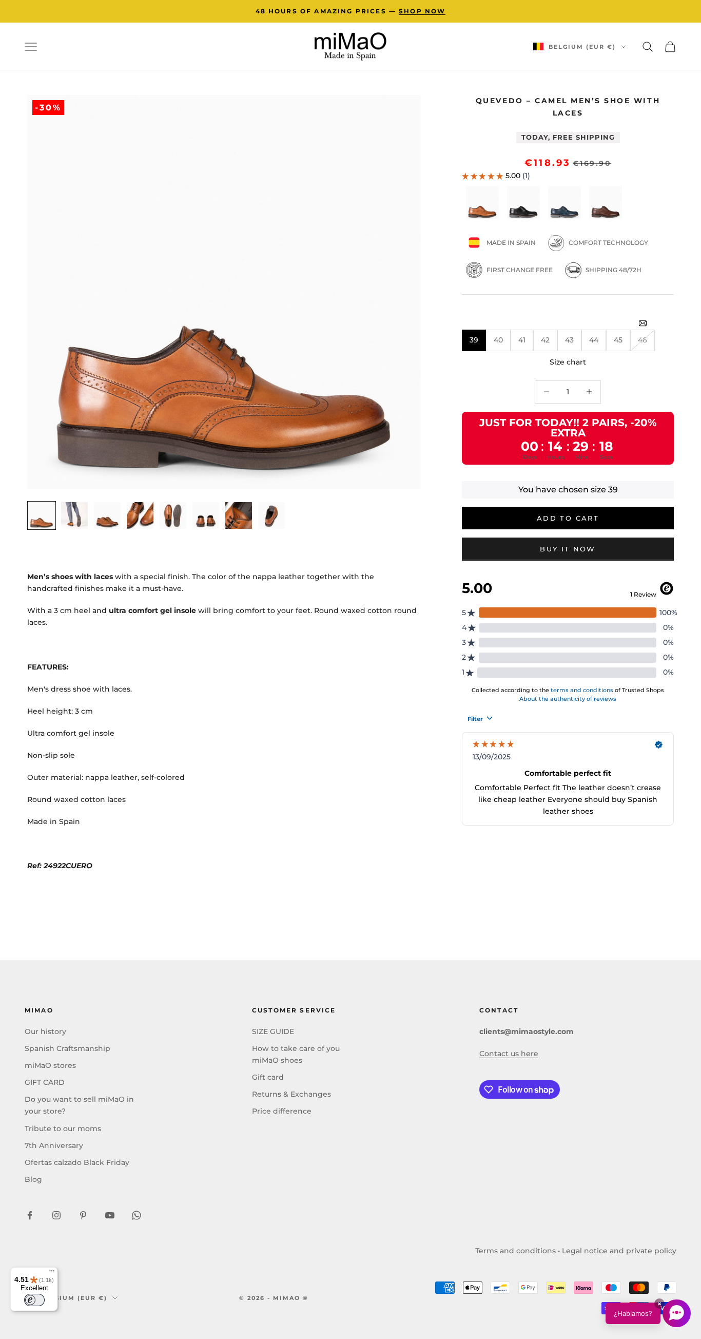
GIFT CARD (45, 1082)
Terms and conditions (515, 1250)
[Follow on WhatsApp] (136, 1215)
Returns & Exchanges (291, 1094)
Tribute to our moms (63, 1128)
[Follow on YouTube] (110, 1215)
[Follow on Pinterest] (83, 1215)
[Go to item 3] (107, 515)
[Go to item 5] (173, 515)
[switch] (34, 1300)
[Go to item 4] (140, 515)
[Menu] (52, 1273)
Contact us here (508, 1053)
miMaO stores (50, 1065)
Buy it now (567, 549)
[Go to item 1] (41, 515)
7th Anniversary (54, 1145)
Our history (45, 1031)
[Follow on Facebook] (30, 1215)
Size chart (568, 362)
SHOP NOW (422, 11)
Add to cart (568, 518)
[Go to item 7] (238, 515)
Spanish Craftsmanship (67, 1048)
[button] (648, 1313)
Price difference (281, 1111)
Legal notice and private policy (619, 1250)
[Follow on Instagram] (56, 1215)
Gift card (268, 1077)
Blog (33, 1179)
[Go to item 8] (271, 515)
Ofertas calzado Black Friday (77, 1162)
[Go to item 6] (205, 515)
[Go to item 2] (74, 515)
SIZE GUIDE (273, 1031)
